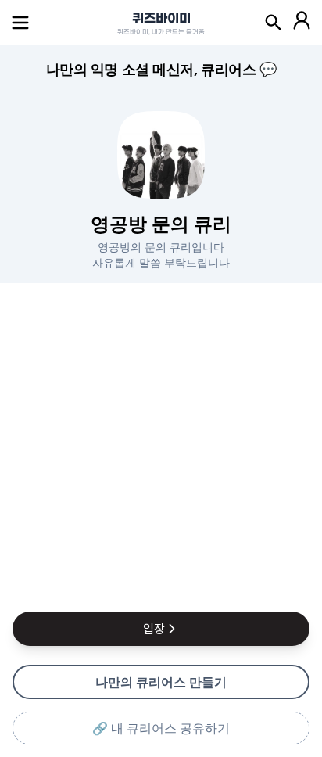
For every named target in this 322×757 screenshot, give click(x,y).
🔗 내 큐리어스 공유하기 (161, 728)
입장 (154, 629)
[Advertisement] (161, 444)
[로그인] (302, 22)
